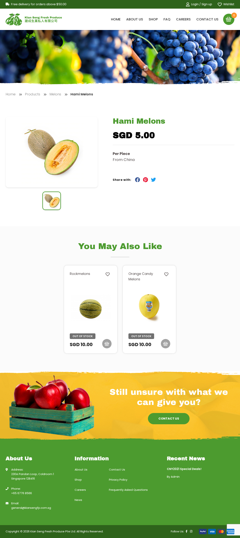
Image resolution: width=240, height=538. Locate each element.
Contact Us (207, 19)
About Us (134, 19)
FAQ (167, 19)
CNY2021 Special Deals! (184, 469)
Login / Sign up (201, 4)
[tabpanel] (90, 309)
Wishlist (228, 4)
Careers (183, 19)
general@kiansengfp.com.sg (31, 508)
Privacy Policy (118, 480)
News (78, 500)
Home (116, 19)
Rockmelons (80, 273)
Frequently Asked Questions (128, 490)
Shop (153, 19)
